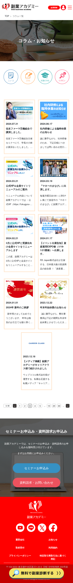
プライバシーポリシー (20, 555)
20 (54, 405)
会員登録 (54, 7)
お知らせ (53, 539)
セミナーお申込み (36, 468)
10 (49, 405)
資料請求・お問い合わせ (36, 482)
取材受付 (20, 547)
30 (59, 405)
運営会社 (20, 539)
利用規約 (53, 547)
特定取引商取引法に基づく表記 (53, 557)
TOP (7, 16)
